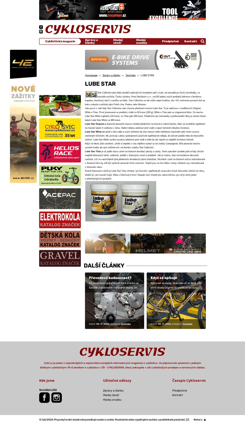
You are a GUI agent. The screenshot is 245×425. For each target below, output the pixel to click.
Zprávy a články (91, 41)
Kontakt (190, 41)
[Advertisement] (60, 70)
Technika (130, 75)
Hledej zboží (117, 41)
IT (188, 419)
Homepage (91, 75)
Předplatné (170, 41)
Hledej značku (141, 41)
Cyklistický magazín (60, 41)
